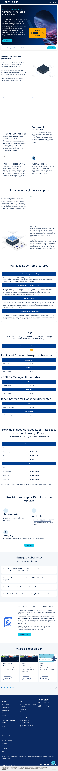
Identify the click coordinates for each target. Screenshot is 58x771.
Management (5, 710)
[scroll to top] (45, 47)
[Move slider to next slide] (55, 687)
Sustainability (45, 706)
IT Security (4, 748)
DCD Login (4, 743)
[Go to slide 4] (10, 687)
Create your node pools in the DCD (41, 519)
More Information (24, 634)
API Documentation (7, 740)
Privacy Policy (23, 709)
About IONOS (5, 705)
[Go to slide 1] (1, 687)
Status (3, 751)
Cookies (22, 712)
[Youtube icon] (48, 765)
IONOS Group (5, 707)
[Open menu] (2, 2)
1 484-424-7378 (50, 2)
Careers (4, 715)
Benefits (23, 47)
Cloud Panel (5, 746)
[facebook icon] (45, 765)
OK (54, 768)
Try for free (7, 40)
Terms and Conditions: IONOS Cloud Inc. (28, 705)
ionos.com (4, 726)
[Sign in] (55, 2)
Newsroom (5, 713)
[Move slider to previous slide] (50, 687)
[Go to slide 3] (7, 687)
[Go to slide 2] (4, 687)
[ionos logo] (11, 2)
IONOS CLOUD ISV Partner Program (27, 726)
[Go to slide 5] (13, 687)
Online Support (6, 735)
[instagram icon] (41, 765)
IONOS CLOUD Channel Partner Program (26, 721)
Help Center (5, 738)
